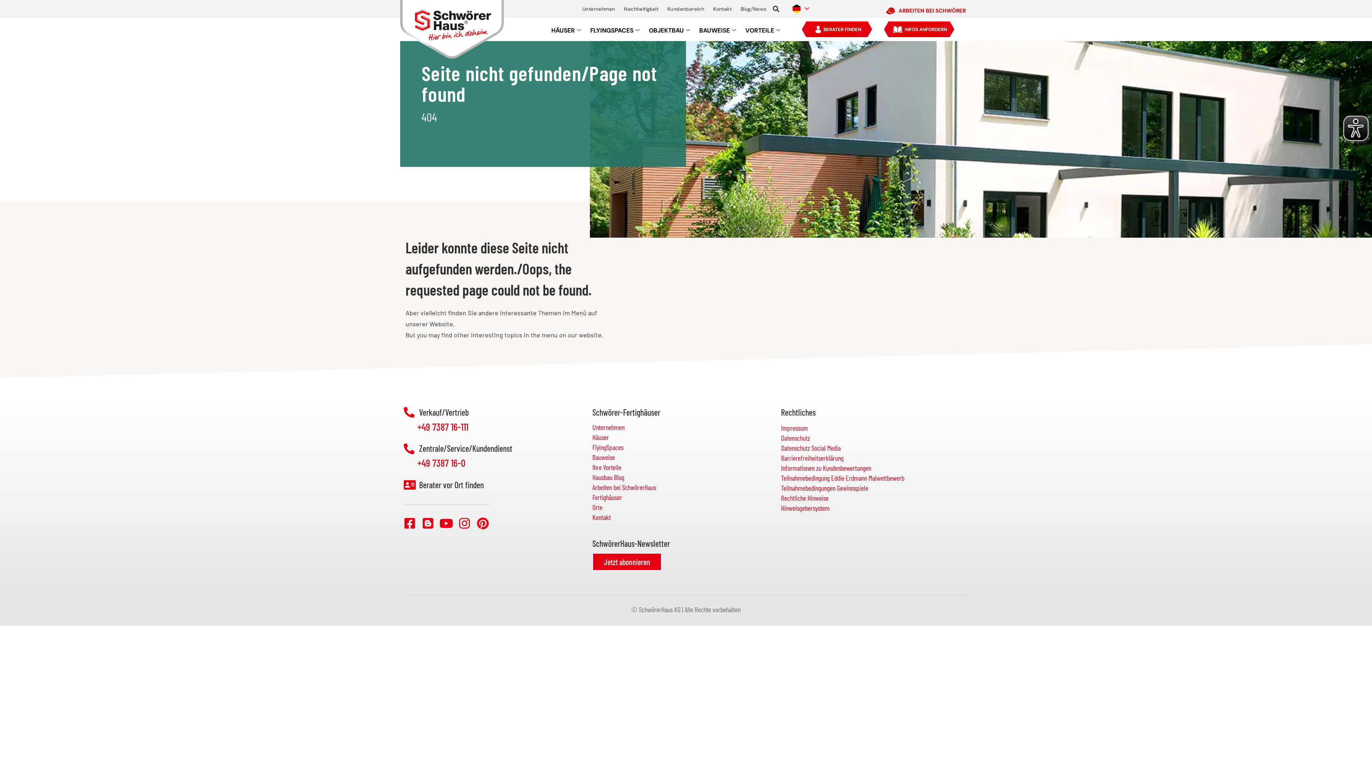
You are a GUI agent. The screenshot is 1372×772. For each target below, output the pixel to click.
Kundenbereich (685, 9)
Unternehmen (598, 9)
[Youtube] (446, 523)
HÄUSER (563, 30)
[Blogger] (428, 523)
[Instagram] (464, 523)
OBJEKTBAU (666, 30)
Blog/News (754, 9)
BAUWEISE (714, 30)
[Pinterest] (483, 523)
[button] (776, 9)
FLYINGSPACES (611, 30)
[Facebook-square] (410, 523)
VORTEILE (759, 30)
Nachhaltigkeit (641, 9)
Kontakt (722, 9)
